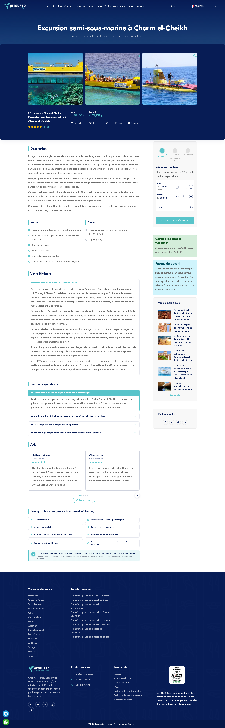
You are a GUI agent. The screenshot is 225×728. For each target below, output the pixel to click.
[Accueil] (15, 6)
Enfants (160, 194)
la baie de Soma (36, 608)
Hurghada (33, 595)
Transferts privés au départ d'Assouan (90, 624)
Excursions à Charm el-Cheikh (94, 36)
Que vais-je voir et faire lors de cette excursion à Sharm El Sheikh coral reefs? (69, 416)
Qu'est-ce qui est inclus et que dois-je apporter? (55, 424)
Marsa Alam (34, 617)
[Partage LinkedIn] (184, 422)
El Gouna (33, 638)
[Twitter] (37, 704)
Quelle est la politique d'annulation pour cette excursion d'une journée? (66, 433)
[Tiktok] (31, 709)
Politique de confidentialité (127, 691)
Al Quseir (33, 643)
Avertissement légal (124, 699)
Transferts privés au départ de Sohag (90, 636)
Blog (59, 6)
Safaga (31, 647)
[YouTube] (52, 704)
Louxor (31, 621)
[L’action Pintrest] (178, 422)
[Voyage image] (55, 79)
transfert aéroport (137, 6)
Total (159, 207)
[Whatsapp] (6, 722)
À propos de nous (92, 6)
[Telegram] (6, 713)
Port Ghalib (34, 634)
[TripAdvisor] (177, 676)
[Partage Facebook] (165, 422)
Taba (30, 656)
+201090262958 (82, 679)
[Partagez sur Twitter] (171, 422)
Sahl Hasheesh (35, 604)
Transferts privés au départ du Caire (89, 600)
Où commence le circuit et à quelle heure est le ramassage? (60, 393)
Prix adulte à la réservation (175, 220)
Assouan (32, 625)
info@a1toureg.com (85, 674)
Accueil (50, 6)
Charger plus (175, 395)
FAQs (117, 686)
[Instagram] (45, 704)
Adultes (160, 183)
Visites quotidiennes (114, 6)
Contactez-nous (72, 6)
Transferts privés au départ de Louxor (90, 620)
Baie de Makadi (36, 630)
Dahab (31, 651)
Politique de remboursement (128, 695)
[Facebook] (30, 704)
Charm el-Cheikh (36, 600)
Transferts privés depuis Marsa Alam (90, 595)
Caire (30, 613)
